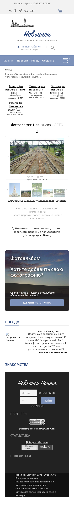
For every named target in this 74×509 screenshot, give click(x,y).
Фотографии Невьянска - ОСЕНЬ (57, 90)
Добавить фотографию (37, 302)
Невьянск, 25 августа (46, 330)
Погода (12, 322)
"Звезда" (24, 429)
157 (25, 200)
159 (30, 200)
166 (52, 200)
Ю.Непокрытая (35, 429)
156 (22, 200)
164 (46, 200)
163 (43, 200)
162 (40, 200)
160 (33, 200)
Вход (46, 235)
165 (50, 200)
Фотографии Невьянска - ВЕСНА (15, 106)
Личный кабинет (31, 46)
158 (28, 200)
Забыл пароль (37, 406)
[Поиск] (52, 47)
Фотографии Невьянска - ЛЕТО (37, 89)
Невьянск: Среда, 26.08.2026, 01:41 (32, 3)
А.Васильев (49, 429)
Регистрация (32, 235)
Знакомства (16, 364)
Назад (8, 69)
